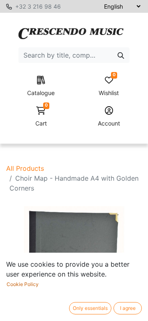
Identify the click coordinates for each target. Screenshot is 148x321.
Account (109, 123)
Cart (41, 117)
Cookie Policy (23, 284)
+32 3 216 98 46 (38, 6)
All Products (25, 168)
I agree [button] (128, 308)
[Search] (121, 55)
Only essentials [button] (90, 308)
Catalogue (41, 92)
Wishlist (109, 86)
